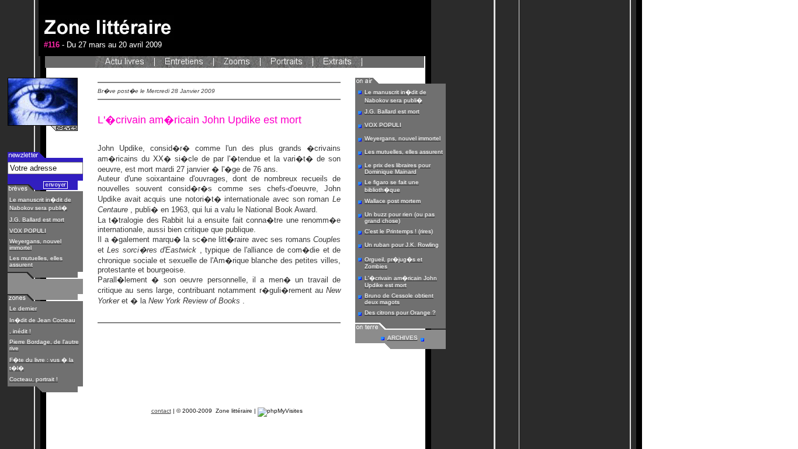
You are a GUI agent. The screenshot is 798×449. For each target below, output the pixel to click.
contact (161, 410)
